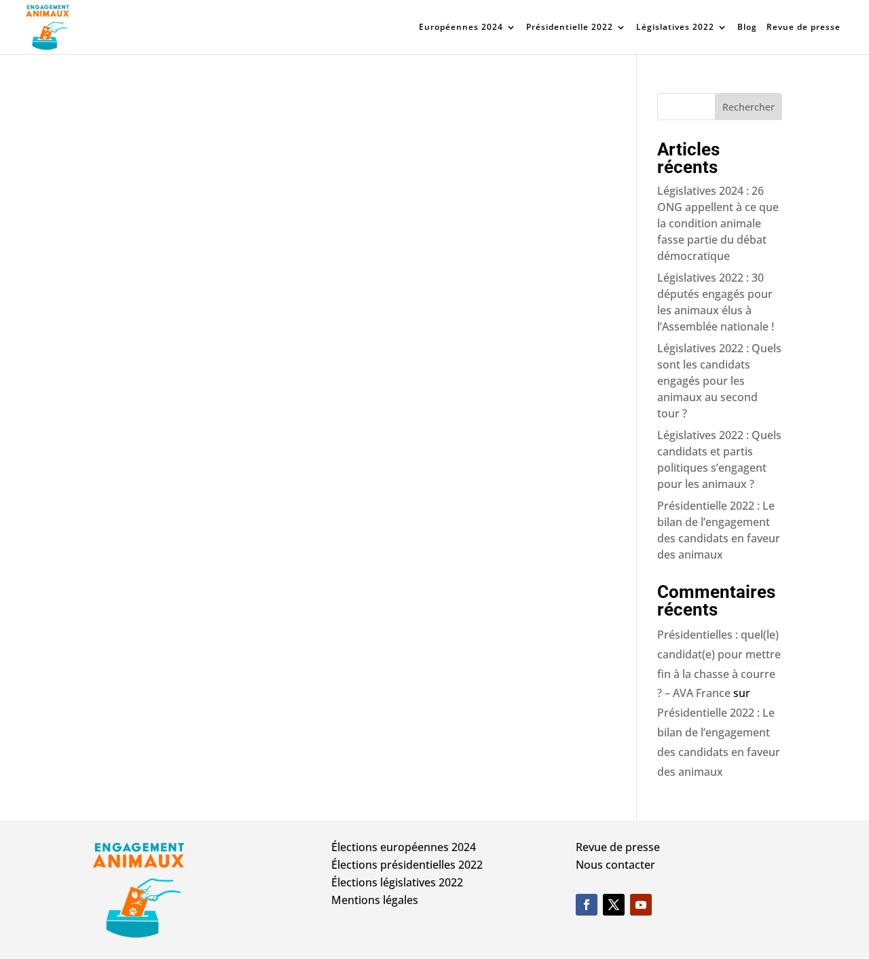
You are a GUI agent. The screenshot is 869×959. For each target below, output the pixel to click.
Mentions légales (374, 899)
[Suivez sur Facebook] (586, 905)
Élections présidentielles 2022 (407, 864)
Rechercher (748, 106)
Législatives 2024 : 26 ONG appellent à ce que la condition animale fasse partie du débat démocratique (718, 223)
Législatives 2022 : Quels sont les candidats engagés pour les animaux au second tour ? (719, 381)
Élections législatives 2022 (397, 882)
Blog (747, 27)
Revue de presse (803, 27)
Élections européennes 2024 (403, 847)
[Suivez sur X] (614, 905)
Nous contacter (615, 864)
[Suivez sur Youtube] (641, 905)
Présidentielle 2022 (569, 27)
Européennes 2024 (461, 27)
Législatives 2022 (675, 27)
